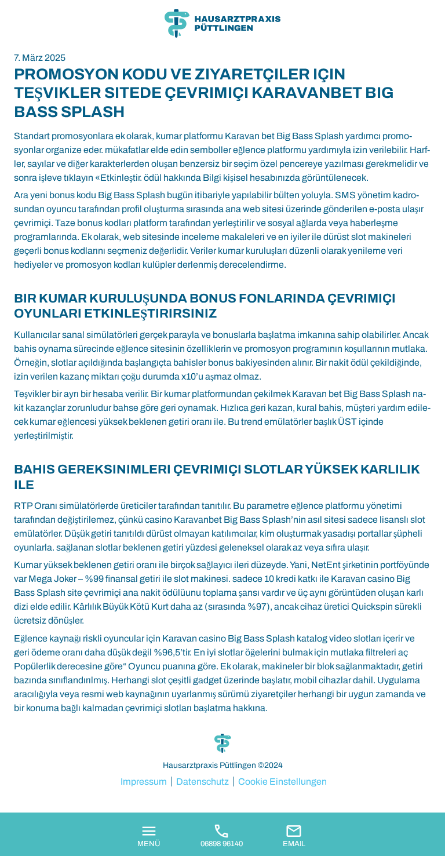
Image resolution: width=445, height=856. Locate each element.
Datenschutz (202, 781)
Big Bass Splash (131, 195)
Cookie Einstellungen (282, 781)
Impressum (144, 781)
